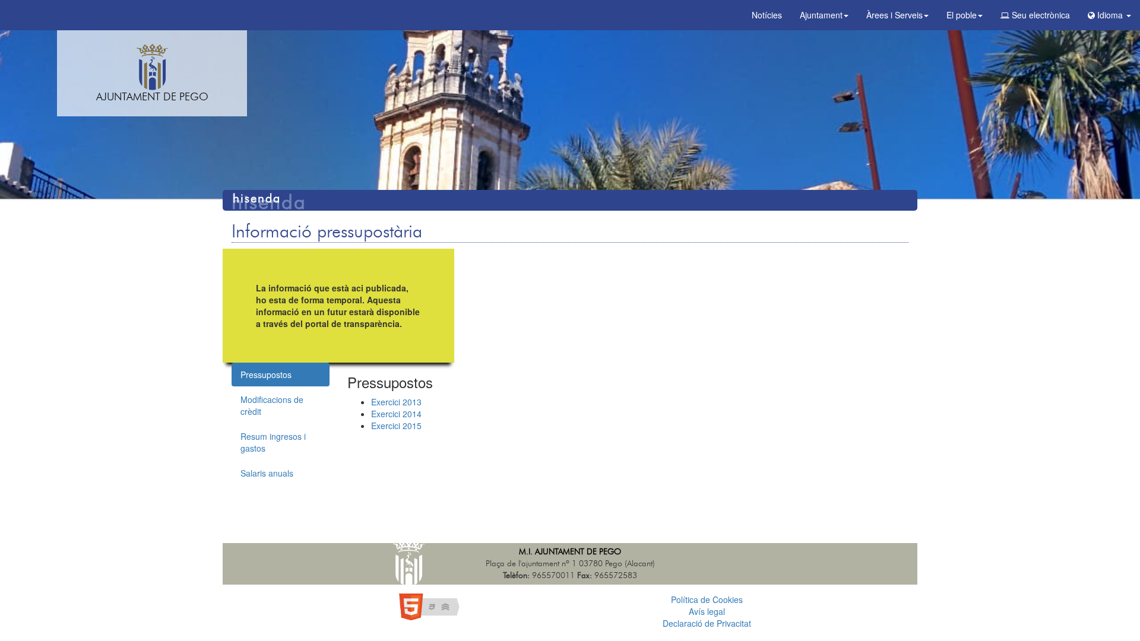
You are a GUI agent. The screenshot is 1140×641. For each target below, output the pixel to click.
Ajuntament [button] (821, 15)
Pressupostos (266, 374)
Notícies (767, 15)
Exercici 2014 (396, 414)
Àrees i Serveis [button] (894, 15)
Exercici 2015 (396, 425)
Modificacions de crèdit (271, 405)
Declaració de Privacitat (707, 623)
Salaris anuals (266, 473)
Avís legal (707, 611)
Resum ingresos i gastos (273, 442)
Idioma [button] (1110, 15)
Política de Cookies (707, 599)
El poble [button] (961, 15)
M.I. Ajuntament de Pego (570, 552)
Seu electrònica (1039, 15)
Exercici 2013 (396, 402)
